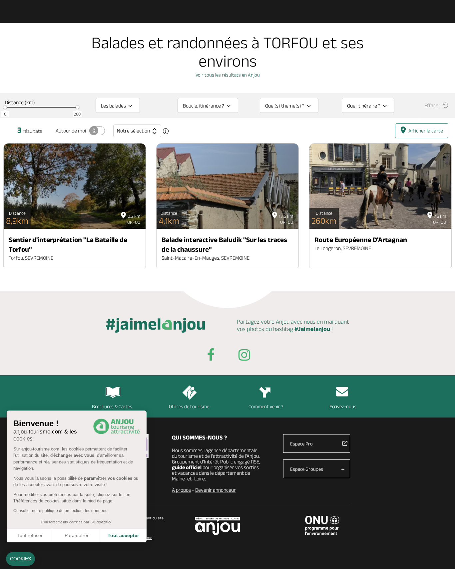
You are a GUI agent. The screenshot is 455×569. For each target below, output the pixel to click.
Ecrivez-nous (342, 406)
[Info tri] (166, 131)
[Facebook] (211, 356)
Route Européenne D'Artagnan (360, 239)
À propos (181, 490)
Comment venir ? (265, 406)
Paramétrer (77, 535)
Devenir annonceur (215, 490)
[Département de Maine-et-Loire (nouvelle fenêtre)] (217, 526)
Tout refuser (30, 535)
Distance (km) (20, 102)
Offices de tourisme (189, 406)
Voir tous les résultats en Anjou (228, 75)
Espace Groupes (306, 469)
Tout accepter (123, 535)
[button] (20, 559)
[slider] (5, 107)
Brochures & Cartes (112, 406)
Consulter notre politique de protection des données (60, 510)
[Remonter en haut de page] (441, 555)
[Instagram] (244, 356)
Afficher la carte (425, 131)
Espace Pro (301, 443)
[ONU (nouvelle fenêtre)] (322, 525)
